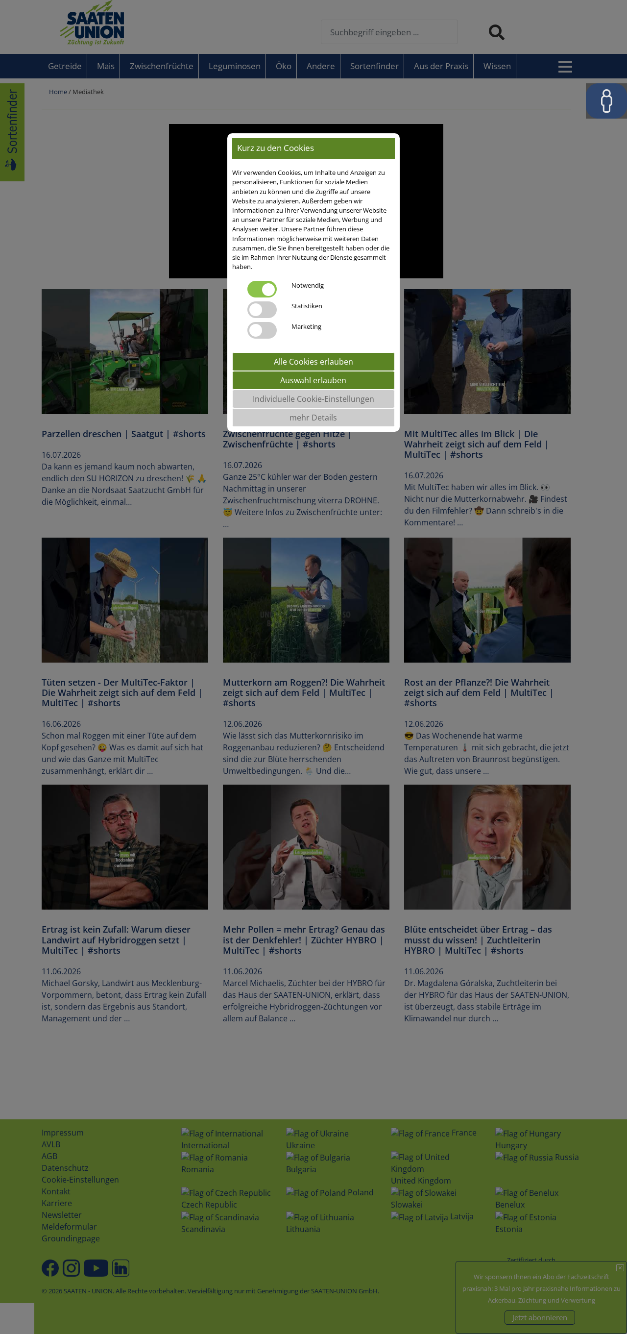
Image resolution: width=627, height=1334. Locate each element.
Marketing (306, 326)
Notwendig (307, 285)
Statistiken (306, 306)
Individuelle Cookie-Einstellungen (313, 399)
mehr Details (313, 418)
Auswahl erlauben (313, 380)
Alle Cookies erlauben (313, 362)
